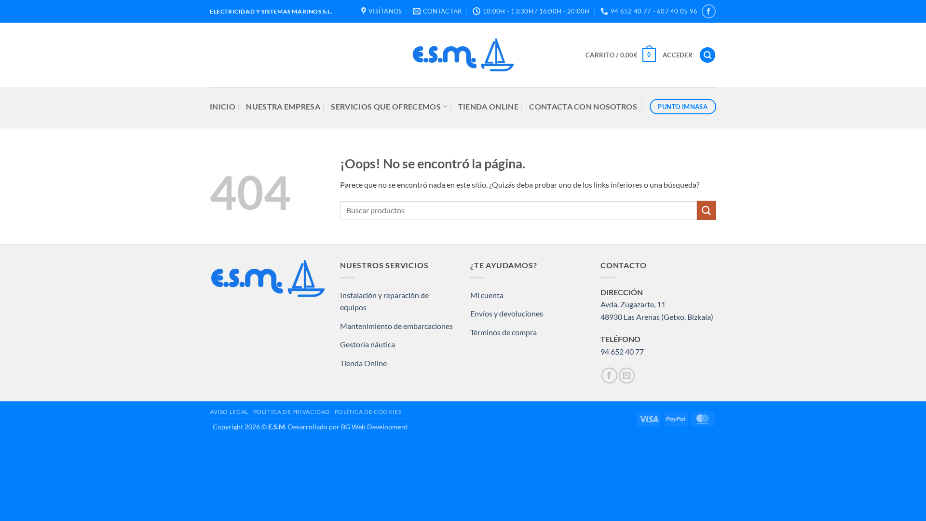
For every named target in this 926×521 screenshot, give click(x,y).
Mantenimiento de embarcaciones (396, 325)
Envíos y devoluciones (506, 313)
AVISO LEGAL (229, 411)
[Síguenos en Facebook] (709, 11)
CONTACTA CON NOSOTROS (583, 106)
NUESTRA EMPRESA (283, 106)
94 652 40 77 (622, 351)
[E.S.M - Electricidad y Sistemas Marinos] (463, 55)
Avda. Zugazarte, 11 (633, 304)
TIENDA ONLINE (488, 106)
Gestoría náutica (367, 344)
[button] (621, 55)
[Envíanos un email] (627, 376)
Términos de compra (503, 332)
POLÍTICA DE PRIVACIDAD (291, 411)
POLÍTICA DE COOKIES (368, 411)
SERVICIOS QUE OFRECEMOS (385, 106)
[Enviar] (706, 210)
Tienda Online (363, 363)
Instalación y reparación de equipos (384, 301)
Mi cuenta (487, 295)
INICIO (222, 106)
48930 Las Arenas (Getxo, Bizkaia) (656, 316)
